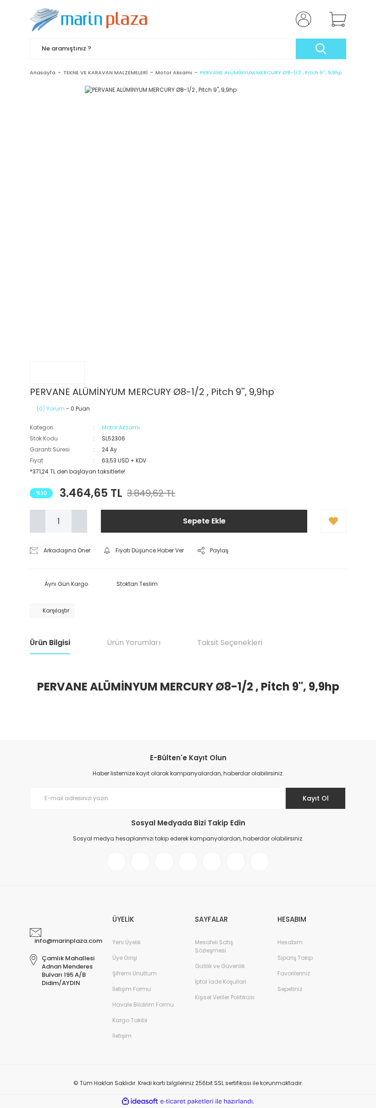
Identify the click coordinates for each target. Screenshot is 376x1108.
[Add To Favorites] (333, 521)
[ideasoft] (140, 1101)
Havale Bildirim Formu (143, 1004)
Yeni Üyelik (126, 942)
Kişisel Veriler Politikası (224, 997)
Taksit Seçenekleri (229, 642)
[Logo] (92, 19)
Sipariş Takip (295, 958)
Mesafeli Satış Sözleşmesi (214, 946)
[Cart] (335, 19)
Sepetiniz (289, 989)
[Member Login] (301, 19)
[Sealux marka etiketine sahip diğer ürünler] (57, 372)
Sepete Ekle (204, 521)
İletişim (122, 1036)
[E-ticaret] (187, 1101)
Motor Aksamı (121, 427)
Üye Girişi (124, 958)
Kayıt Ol (316, 798)
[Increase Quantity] (79, 521)
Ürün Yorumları (133, 642)
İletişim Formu (131, 989)
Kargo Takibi (129, 1020)
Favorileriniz (293, 973)
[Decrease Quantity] (37, 521)
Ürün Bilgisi (50, 642)
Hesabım (290, 942)
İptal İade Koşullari (220, 982)
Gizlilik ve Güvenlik (220, 966)
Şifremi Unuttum (134, 973)
